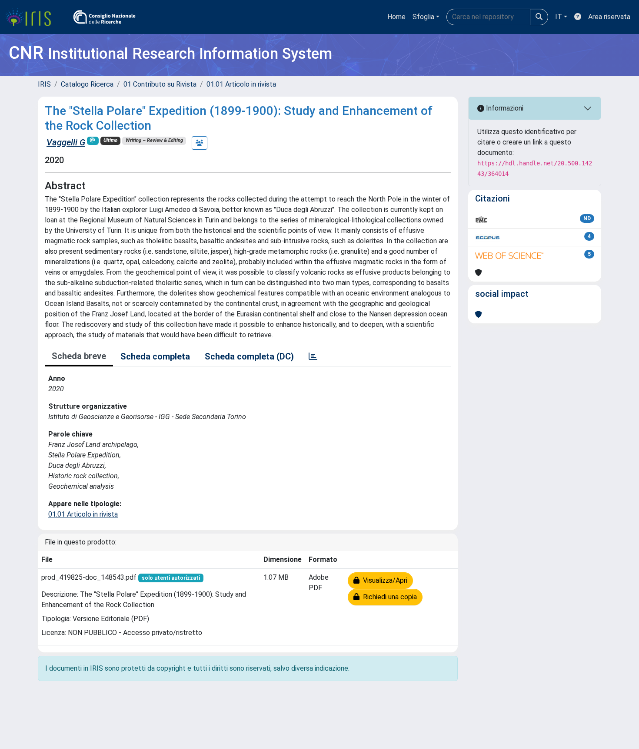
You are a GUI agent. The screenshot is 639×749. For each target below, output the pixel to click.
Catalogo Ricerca (87, 84)
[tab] (313, 356)
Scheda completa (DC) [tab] (249, 356)
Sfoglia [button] (423, 17)
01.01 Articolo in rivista (241, 84)
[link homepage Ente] (104, 17)
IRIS (44, 84)
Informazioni (503, 108)
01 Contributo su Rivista (159, 84)
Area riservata (609, 17)
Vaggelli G (66, 142)
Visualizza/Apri (383, 580)
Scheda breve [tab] (79, 356)
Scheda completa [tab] (155, 356)
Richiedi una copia (388, 597)
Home (396, 17)
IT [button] (558, 17)
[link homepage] (31, 17)
